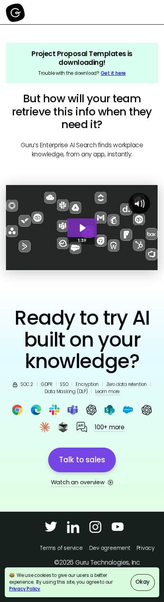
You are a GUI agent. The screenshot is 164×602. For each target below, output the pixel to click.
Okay (142, 582)
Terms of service (61, 548)
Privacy (145, 548)
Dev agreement (109, 548)
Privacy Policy (24, 589)
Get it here (113, 73)
